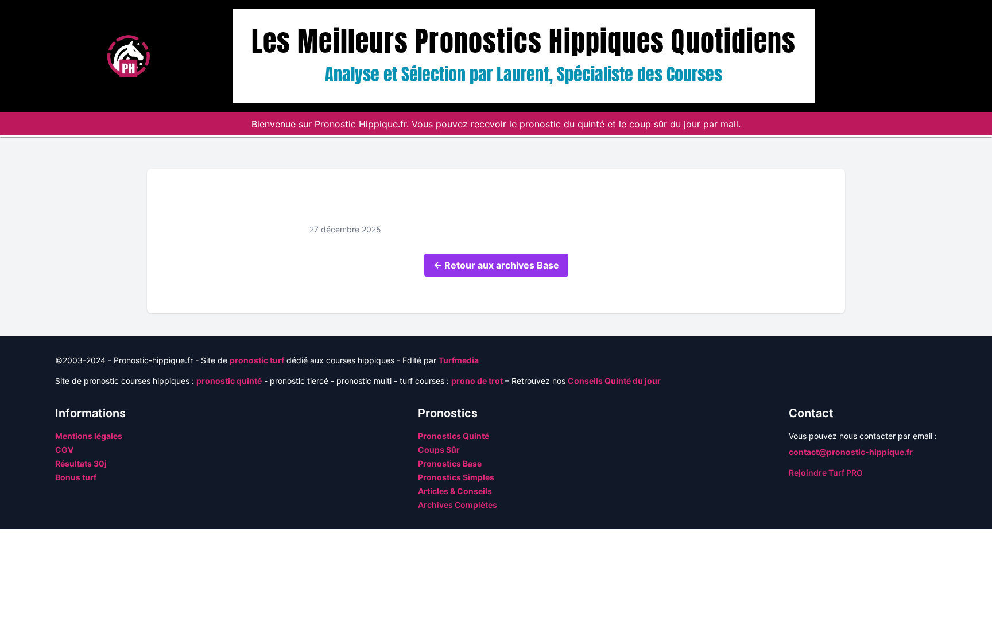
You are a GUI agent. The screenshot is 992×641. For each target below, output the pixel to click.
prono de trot (477, 381)
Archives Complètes (457, 505)
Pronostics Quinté (453, 436)
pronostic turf (257, 360)
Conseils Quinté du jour (614, 381)
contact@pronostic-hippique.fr (851, 452)
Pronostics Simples (456, 477)
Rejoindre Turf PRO (826, 472)
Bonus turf (75, 477)
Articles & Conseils (455, 491)
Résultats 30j (81, 463)
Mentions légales (88, 436)
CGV (64, 449)
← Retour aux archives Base (496, 265)
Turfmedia (459, 360)
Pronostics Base (450, 463)
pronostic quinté (229, 381)
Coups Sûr (439, 449)
